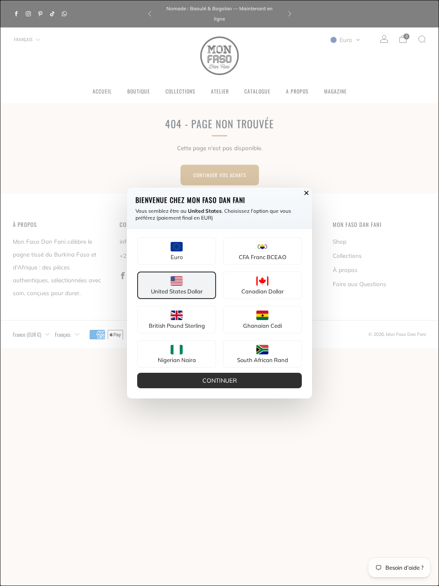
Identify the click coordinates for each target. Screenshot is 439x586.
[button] (176, 251)
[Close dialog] (306, 193)
